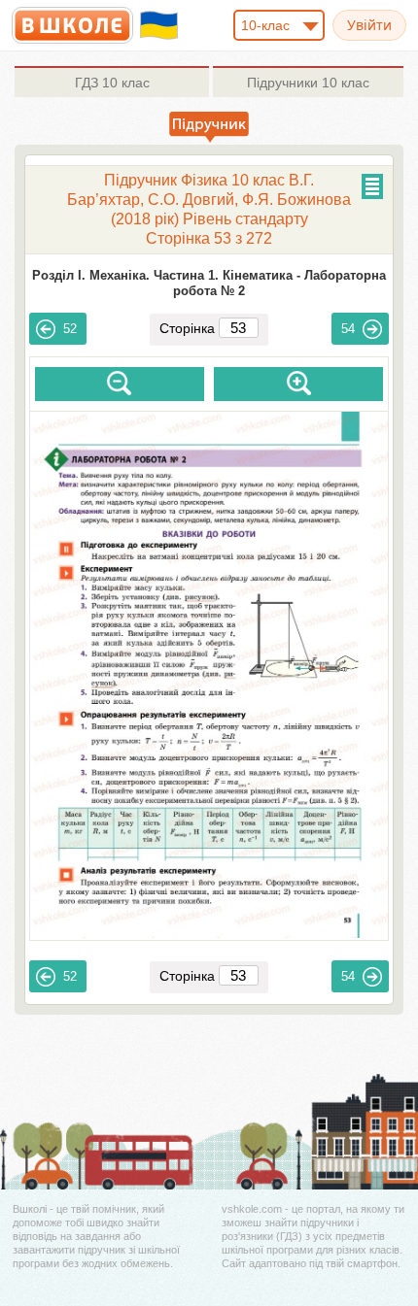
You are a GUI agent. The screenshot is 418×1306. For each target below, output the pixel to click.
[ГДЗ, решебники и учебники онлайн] (72, 25)
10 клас (112, 82)
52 (70, 328)
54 (348, 328)
